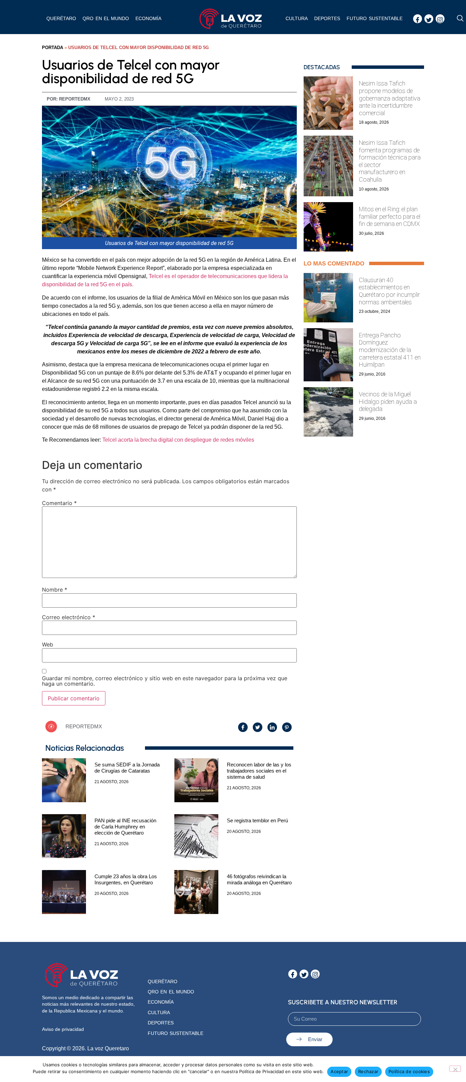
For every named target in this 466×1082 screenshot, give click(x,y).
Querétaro (61, 18)
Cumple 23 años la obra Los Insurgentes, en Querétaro (125, 879)
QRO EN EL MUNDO (106, 18)
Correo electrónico (68, 617)
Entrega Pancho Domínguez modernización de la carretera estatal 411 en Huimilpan (390, 350)
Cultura (297, 18)
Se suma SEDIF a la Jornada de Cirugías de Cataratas (127, 768)
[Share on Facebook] (243, 727)
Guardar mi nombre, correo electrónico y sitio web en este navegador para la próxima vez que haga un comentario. (164, 680)
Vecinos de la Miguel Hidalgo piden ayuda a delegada (388, 401)
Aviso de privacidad (63, 1029)
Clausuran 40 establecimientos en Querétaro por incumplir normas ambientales (389, 291)
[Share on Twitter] (257, 727)
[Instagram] (440, 18)
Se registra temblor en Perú (257, 820)
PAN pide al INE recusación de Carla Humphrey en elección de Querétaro (125, 827)
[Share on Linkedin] (272, 727)
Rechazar (368, 1071)
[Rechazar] (455, 1069)
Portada (52, 47)
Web (47, 644)
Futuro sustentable (374, 18)
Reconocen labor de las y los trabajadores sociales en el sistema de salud (259, 771)
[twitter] (428, 18)
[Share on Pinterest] (287, 727)
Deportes (327, 18)
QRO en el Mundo (171, 991)
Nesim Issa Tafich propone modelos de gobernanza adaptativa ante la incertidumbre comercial (389, 98)
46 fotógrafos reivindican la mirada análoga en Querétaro (259, 879)
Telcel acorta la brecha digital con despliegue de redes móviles (178, 440)
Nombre (54, 589)
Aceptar (339, 1071)
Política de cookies (409, 1071)
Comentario (59, 503)
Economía (148, 18)
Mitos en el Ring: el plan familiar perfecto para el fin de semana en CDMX (389, 216)
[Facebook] (417, 18)
